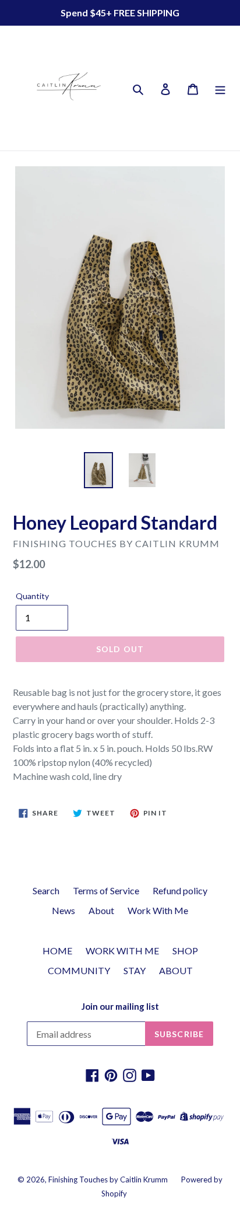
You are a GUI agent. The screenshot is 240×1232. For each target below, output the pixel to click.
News (63, 910)
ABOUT (176, 970)
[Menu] (220, 88)
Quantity (32, 596)
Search (46, 890)
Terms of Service (106, 890)
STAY (134, 970)
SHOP (185, 950)
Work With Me (158, 910)
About (101, 910)
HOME (57, 950)
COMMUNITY (79, 970)
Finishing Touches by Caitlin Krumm (108, 1179)
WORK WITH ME (122, 950)
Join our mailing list (120, 1006)
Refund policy (180, 890)
